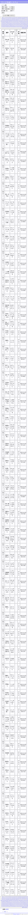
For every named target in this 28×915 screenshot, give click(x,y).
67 (15, 19)
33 (7, 18)
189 (13, 26)
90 (11, 900)
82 (3, 900)
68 (16, 19)
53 (27, 18)
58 (6, 19)
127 (6, 23)
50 (24, 18)
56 (4, 19)
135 (17, 23)
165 (6, 25)
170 (13, 25)
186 (9, 26)
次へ (27, 907)
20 (20, 17)
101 (23, 900)
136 (18, 23)
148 (9, 24)
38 (12, 18)
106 (3, 22)
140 (24, 23)
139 (23, 23)
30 (4, 18)
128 (7, 23)
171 (14, 25)
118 (20, 22)
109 (7, 22)
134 (16, 23)
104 (27, 900)
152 (14, 24)
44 (18, 18)
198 (25, 26)
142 (27, 23)
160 (25, 24)
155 (18, 24)
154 (17, 24)
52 (26, 18)
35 (9, 18)
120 (23, 22)
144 (3, 24)
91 (12, 900)
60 (8, 19)
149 (10, 24)
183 (4, 26)
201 (24, 907)
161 (27, 24)
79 (27, 19)
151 (13, 24)
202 (25, 907)
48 (22, 18)
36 (10, 18)
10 (10, 17)
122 (25, 22)
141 (25, 23)
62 (10, 19)
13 (13, 17)
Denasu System (16, 914)
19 (19, 17)
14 (14, 17)
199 (27, 26)
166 (7, 25)
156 (20, 24)
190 (14, 26)
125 (3, 23)
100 (21, 900)
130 (10, 23)
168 (10, 25)
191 (16, 26)
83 (4, 900)
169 (11, 25)
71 (19, 19)
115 (16, 22)
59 (7, 19)
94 (15, 900)
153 (16, 24)
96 (17, 900)
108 (6, 22)
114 (14, 22)
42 (16, 18)
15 (15, 17)
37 (11, 18)
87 (8, 900)
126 (4, 23)
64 (12, 19)
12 (12, 17)
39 (13, 18)
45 (19, 18)
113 (13, 22)
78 (26, 19)
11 (11, 17)
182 (3, 26)
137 (20, 23)
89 (10, 900)
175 (20, 25)
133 (14, 23)
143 (2, 24)
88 (9, 900)
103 (25, 900)
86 (7, 900)
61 (9, 19)
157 (21, 24)
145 (4, 24)
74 (22, 19)
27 (27, 17)
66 (14, 19)
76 (24, 19)
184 (6, 26)
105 (2, 22)
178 (24, 25)
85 (6, 900)
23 (23, 17)
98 (19, 900)
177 (23, 25)
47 (21, 18)
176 (21, 25)
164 (4, 25)
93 (14, 900)
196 (23, 26)
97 (18, 900)
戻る (5, 911)
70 (18, 19)
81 (2, 900)
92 (13, 900)
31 (5, 18)
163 (3, 25)
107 (4, 22)
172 (16, 25)
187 (10, 26)
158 (23, 24)
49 (23, 18)
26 (26, 17)
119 (21, 22)
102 (24, 900)
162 (2, 25)
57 (5, 19)
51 (25, 18)
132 (13, 23)
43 (17, 18)
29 (3, 18)
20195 (7, 909)
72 (20, 19)
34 (8, 18)
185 (7, 26)
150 (11, 24)
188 (11, 26)
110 (9, 22)
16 (16, 17)
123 (27, 22)
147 (7, 24)
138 (21, 23)
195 (21, 26)
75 (23, 19)
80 (1, 900)
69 (17, 19)
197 (24, 26)
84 (5, 900)
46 (20, 18)
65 (13, 19)
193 (18, 26)
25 (25, 17)
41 (15, 18)
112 (11, 22)
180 (27, 25)
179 (25, 25)
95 (16, 900)
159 (24, 24)
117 (18, 22)
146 (6, 24)
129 (9, 23)
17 (17, 17)
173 (17, 25)
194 (20, 26)
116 (17, 22)
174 (18, 25)
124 (2, 23)
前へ (3, 17)
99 (20, 900)
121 (24, 22)
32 (6, 18)
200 (22, 907)
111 (10, 22)
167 (9, 25)
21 (21, 17)
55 (3, 19)
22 (22, 17)
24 (24, 17)
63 (11, 19)
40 (14, 18)
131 (11, 23)
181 (2, 26)
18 (18, 17)
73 (21, 19)
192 (17, 26)
